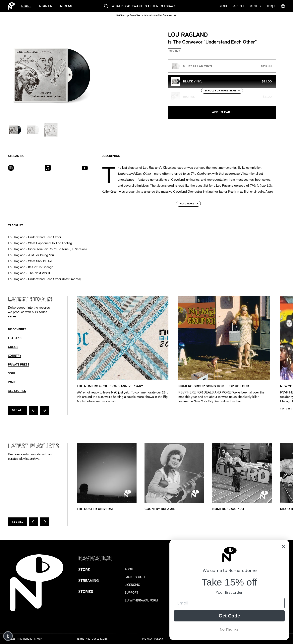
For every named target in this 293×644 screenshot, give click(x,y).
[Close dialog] (283, 546)
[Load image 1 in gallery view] (15, 130)
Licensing (132, 585)
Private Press (18, 364)
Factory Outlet (137, 577)
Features (15, 338)
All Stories (17, 391)
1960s (12, 382)
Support (238, 6)
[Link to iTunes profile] (48, 167)
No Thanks (229, 629)
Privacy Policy (152, 638)
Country (14, 356)
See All (17, 410)
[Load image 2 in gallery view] (33, 130)
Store (26, 6)
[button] (283, 7)
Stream (66, 6)
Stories (45, 6)
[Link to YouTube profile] (85, 168)
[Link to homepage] (11, 6)
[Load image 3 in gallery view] (51, 130)
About (223, 6)
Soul (12, 373)
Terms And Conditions (92, 638)
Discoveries (17, 329)
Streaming (88, 580)
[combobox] (147, 6)
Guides (13, 347)
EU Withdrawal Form (141, 600)
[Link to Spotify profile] (11, 167)
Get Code (229, 615)
